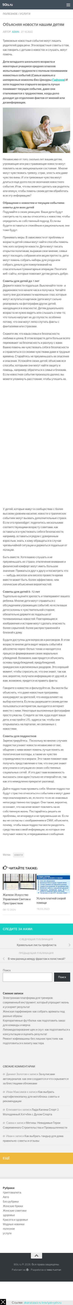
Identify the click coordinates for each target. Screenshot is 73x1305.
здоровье (9, 1215)
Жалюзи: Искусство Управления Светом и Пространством (17, 899)
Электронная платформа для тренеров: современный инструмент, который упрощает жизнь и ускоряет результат (36, 1002)
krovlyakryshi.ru (51, 1302)
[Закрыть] (3, 1302)
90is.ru (7, 4)
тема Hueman (53, 1269)
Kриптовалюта (12, 1192)
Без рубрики (11, 1201)
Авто (6, 1197)
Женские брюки (13, 1206)
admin (15, 31)
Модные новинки (13, 1224)
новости (18, 855)
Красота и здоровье (15, 1219)
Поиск (7, 970)
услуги (25, 13)
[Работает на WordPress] (27, 1270)
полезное (10, 13)
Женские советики (14, 1210)
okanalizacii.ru (32, 1302)
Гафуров (58, 80)
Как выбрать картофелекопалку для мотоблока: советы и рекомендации (31, 1096)
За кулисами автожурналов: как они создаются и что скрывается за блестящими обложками (36, 1078)
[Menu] (68, 4)
